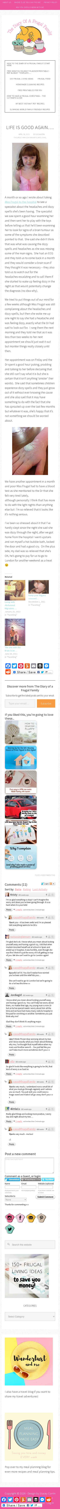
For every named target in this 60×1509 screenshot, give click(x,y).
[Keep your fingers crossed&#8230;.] (38, 587)
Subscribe (46, 703)
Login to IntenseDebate (12, 1179)
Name (7, 1183)
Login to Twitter (48, 1179)
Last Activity (39, 889)
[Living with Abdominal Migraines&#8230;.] (15, 590)
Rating (27, 889)
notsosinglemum (20, 936)
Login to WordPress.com (31, 1179)
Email (23, 1183)
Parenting (50, 875)
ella (12, 1061)
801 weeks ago (24, 895)
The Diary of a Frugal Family (30, 36)
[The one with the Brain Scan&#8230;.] (15, 632)
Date (18, 889)
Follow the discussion (52, 883)
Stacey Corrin (47, 1493)
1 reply (19, 909)
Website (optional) (46, 1183)
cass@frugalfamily (24, 917)
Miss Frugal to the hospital (20, 202)
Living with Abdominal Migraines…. (11, 605)
